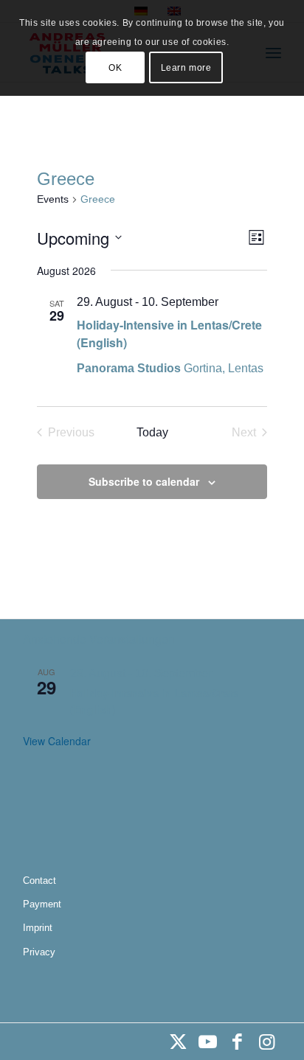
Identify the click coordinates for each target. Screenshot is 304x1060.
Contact (39, 880)
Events (53, 199)
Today (152, 432)
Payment (42, 904)
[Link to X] (178, 1042)
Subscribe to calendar (144, 481)
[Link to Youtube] (207, 1042)
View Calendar (57, 740)
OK (115, 68)
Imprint (37, 927)
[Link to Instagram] (266, 1042)
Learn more (186, 68)
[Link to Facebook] (237, 1042)
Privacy (39, 952)
